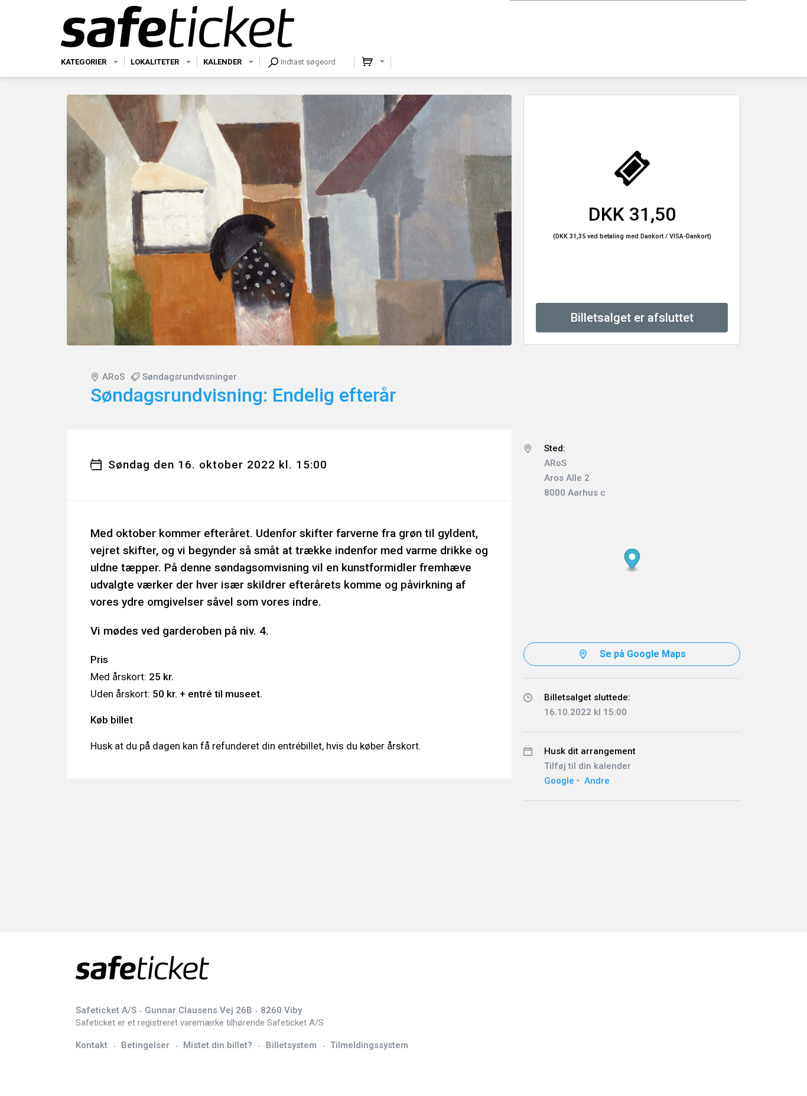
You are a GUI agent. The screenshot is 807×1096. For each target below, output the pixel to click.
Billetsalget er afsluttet (632, 318)
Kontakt (92, 1045)
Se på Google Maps (643, 653)
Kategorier (83, 61)
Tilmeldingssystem (369, 1045)
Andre (597, 780)
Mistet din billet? (217, 1045)
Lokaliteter (155, 61)
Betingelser (145, 1045)
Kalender (222, 61)
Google (559, 780)
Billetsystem (291, 1045)
